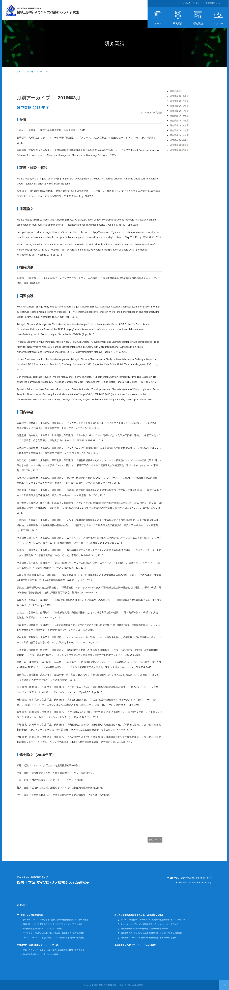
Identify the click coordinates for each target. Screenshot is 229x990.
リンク (198, 3)
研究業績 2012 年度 (179, 125)
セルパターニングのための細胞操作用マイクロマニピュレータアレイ (149, 924)
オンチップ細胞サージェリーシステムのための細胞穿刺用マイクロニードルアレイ (155, 919)
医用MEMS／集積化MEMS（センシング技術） (38, 945)
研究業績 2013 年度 (179, 120)
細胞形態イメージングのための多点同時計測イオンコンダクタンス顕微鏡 (151, 933)
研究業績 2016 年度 (179, 105)
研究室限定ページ (213, 3)
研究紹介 (178, 23)
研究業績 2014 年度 (179, 115)
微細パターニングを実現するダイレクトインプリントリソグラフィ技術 (52, 924)
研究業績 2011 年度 (179, 130)
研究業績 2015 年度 (33, 108)
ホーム (157, 23)
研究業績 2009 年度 (179, 140)
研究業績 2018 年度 (179, 96)
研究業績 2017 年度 (179, 101)
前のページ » (155, 839)
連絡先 (187, 3)
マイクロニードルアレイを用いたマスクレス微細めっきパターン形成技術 (53, 937)
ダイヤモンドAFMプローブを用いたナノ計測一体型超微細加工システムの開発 (55, 919)
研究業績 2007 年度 (179, 150)
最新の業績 (175, 91)
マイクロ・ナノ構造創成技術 (30, 914)
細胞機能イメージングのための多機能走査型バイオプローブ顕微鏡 (148, 937)
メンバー (218, 23)
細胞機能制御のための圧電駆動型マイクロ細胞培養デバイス (146, 928)
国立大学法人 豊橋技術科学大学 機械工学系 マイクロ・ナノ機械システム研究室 (42, 10)
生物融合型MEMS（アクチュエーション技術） (135, 945)
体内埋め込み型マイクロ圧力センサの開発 (40, 954)
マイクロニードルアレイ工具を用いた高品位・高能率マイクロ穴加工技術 (53, 933)
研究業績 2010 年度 (179, 135)
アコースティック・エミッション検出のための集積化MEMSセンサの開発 (53, 950)
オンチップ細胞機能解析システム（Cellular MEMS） (139, 914)
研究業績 (198, 23)
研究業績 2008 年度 (179, 145)
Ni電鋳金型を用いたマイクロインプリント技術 (42, 928)
